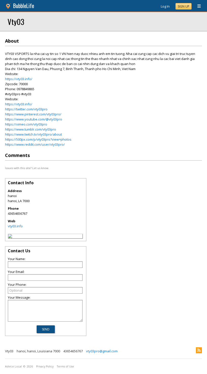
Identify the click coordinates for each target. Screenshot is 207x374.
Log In (165, 6)
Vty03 (16, 21)
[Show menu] (197, 6)
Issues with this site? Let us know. (27, 168)
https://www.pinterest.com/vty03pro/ (33, 114)
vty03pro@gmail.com (102, 351)
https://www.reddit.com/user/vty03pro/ (35, 144)
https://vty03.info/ (18, 79)
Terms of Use (65, 366)
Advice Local (13, 366)
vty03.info (15, 226)
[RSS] (199, 350)
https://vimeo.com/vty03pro (26, 124)
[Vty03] (10, 237)
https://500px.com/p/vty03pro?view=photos (38, 139)
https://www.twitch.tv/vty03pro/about (33, 134)
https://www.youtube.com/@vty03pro (33, 119)
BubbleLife (23, 6)
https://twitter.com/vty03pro (26, 109)
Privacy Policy (45, 366)
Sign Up (183, 6)
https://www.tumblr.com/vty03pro (30, 129)
